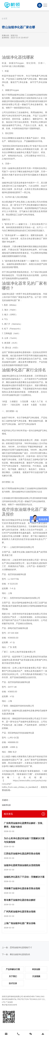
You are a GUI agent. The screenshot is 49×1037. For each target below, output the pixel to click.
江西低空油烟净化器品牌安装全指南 (22, 853)
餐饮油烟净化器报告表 (20, 954)
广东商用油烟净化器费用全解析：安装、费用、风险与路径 (24, 825)
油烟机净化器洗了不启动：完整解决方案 (24, 876)
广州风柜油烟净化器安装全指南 (20, 911)
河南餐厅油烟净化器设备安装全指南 (22, 888)
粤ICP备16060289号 (9, 1005)
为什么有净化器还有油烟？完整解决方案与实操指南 (24, 840)
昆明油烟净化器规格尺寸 (21, 947)
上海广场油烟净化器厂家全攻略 (20, 923)
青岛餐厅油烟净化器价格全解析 (20, 900)
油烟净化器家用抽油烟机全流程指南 (22, 865)
